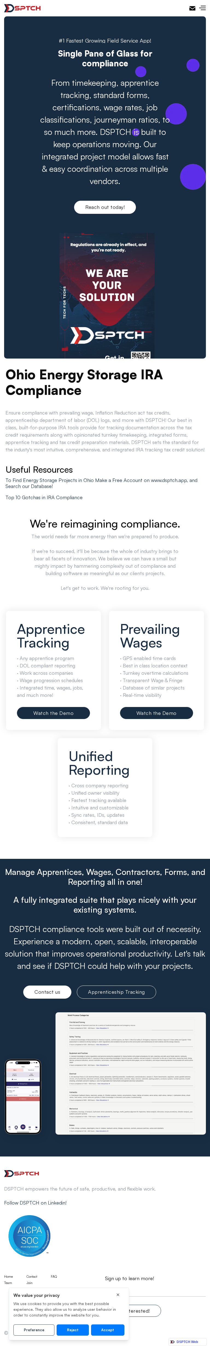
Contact (32, 1277)
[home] (22, 8)
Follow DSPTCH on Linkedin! (35, 1203)
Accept (107, 1330)
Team (8, 1283)
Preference (34, 1330)
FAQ (54, 1277)
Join (30, 1283)
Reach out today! (105, 207)
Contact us (47, 992)
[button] (202, 8)
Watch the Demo (53, 713)
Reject (72, 1330)
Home (8, 1277)
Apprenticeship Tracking (116, 992)
